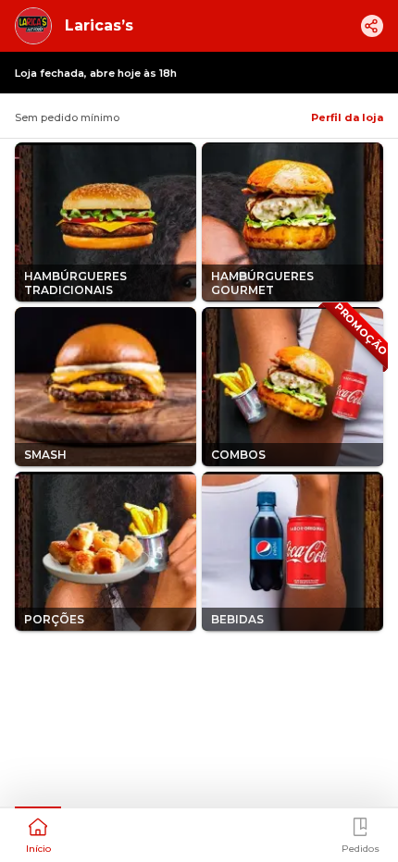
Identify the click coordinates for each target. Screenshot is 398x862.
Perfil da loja (347, 117)
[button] (38, 833)
